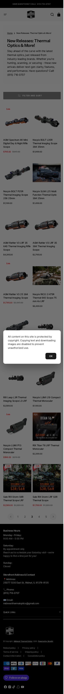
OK (48, 356)
